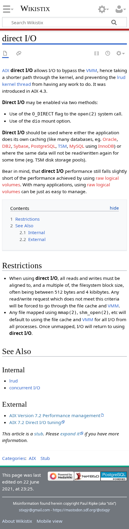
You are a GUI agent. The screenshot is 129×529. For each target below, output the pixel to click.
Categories (13, 458)
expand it (70, 434)
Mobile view (49, 521)
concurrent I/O (24, 388)
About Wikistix (17, 521)
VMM (91, 70)
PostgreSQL (43, 146)
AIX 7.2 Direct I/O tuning (35, 422)
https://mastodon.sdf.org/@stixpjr (81, 510)
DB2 (6, 146)
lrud (13, 381)
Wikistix (35, 8)
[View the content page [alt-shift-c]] (5, 53)
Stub (45, 458)
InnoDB (106, 146)
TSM (62, 146)
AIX (5, 70)
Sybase (21, 146)
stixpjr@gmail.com (34, 510)
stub (38, 434)
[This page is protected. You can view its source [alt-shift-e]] (97, 53)
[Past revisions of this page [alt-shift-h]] (108, 53)
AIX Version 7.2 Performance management (54, 415)
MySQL (76, 146)
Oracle (110, 139)
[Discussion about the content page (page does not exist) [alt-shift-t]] (19, 53)
